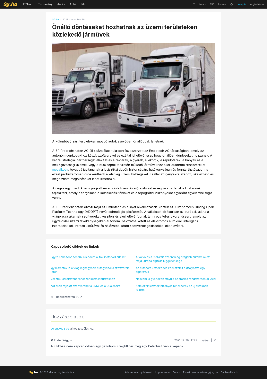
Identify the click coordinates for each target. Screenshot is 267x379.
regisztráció (257, 4)
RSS (212, 4)
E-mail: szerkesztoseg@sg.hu (200, 372)
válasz (205, 340)
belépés (241, 4)
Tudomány (45, 4)
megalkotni (60, 169)
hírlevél (222, 4)
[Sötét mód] (231, 4)
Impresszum (162, 372)
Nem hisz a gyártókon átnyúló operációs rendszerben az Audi (176, 278)
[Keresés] (194, 4)
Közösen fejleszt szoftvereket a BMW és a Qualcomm (85, 286)
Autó (73, 4)
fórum (202, 4)
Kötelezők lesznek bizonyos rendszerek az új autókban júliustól (172, 287)
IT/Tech (28, 4)
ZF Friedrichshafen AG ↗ (66, 296)
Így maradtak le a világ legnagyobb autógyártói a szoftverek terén (90, 269)
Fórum (176, 372)
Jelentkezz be (60, 328)
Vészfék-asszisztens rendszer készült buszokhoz (83, 278)
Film (83, 4)
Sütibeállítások (229, 372)
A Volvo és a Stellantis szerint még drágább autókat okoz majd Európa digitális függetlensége (173, 259)
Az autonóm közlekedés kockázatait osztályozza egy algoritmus (170, 269)
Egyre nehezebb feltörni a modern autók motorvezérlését (88, 257)
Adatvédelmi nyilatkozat (138, 372)
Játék (61, 4)
